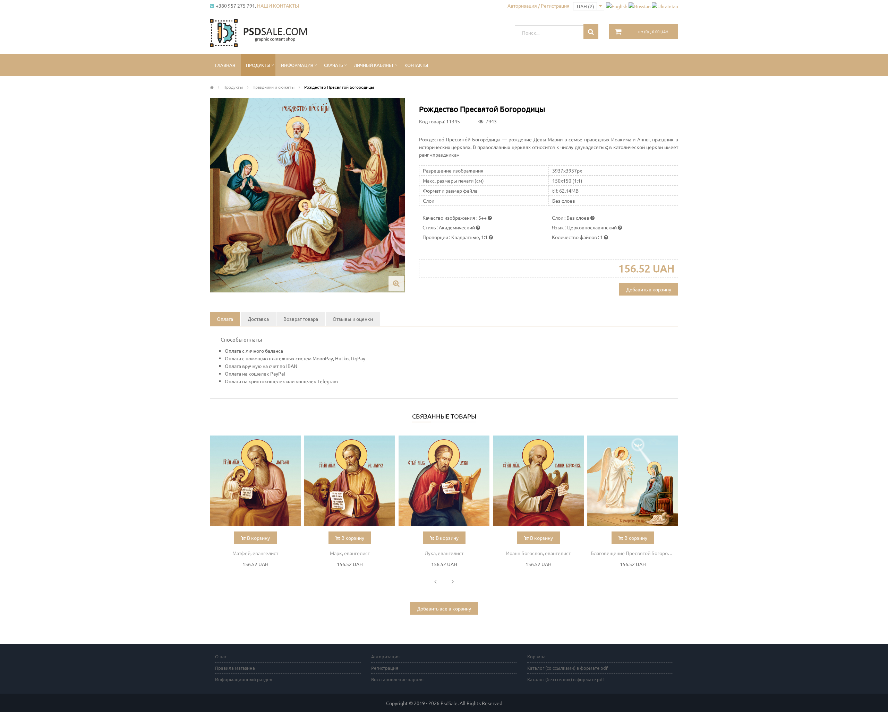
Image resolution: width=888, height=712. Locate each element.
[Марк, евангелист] (349, 481)
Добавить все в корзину (444, 608)
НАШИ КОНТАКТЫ (278, 5)
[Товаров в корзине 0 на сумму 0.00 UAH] (618, 31)
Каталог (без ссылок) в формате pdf (565, 679)
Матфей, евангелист (255, 553)
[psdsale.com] (258, 32)
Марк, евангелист (350, 553)
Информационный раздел (243, 679)
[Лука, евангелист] (444, 481)
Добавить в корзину (648, 289)
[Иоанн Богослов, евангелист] (538, 481)
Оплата (225, 319)
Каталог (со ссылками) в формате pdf (567, 668)
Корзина (536, 656)
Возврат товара (300, 319)
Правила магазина (235, 668)
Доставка (258, 319)
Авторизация (385, 656)
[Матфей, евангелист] (255, 481)
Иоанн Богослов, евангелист (538, 553)
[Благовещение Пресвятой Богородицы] (632, 481)
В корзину (258, 538)
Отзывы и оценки (353, 319)
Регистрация (384, 668)
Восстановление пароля (397, 679)
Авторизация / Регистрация (538, 5)
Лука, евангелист (444, 553)
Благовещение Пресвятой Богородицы (634, 553)
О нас (221, 656)
